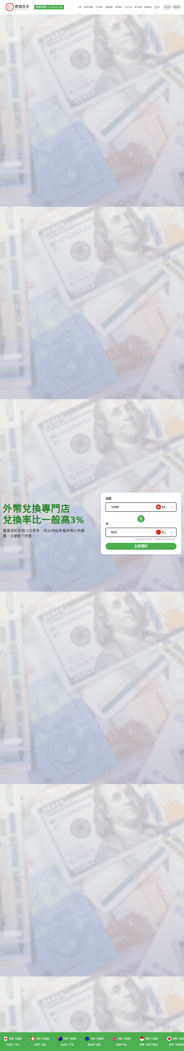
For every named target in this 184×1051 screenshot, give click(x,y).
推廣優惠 (109, 7)
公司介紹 (128, 7)
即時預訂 (118, 7)
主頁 (80, 7)
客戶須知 (138, 7)
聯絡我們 (148, 7)
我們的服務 (88, 7)
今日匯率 (99, 7)
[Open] (171, 507)
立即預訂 (141, 546)
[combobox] (166, 507)
